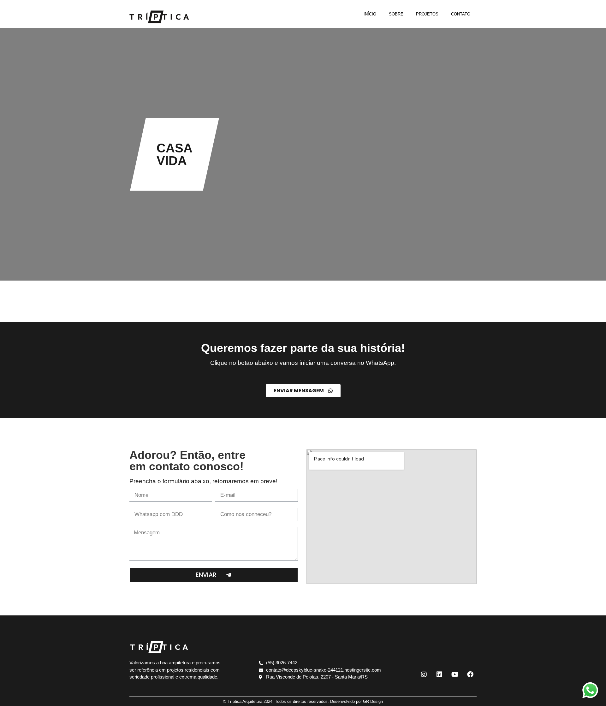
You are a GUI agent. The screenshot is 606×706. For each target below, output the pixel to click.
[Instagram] (424, 674)
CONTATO (460, 14)
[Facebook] (470, 674)
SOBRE (396, 14)
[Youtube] (455, 674)
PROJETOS (427, 14)
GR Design (373, 701)
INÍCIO (370, 14)
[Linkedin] (439, 674)
